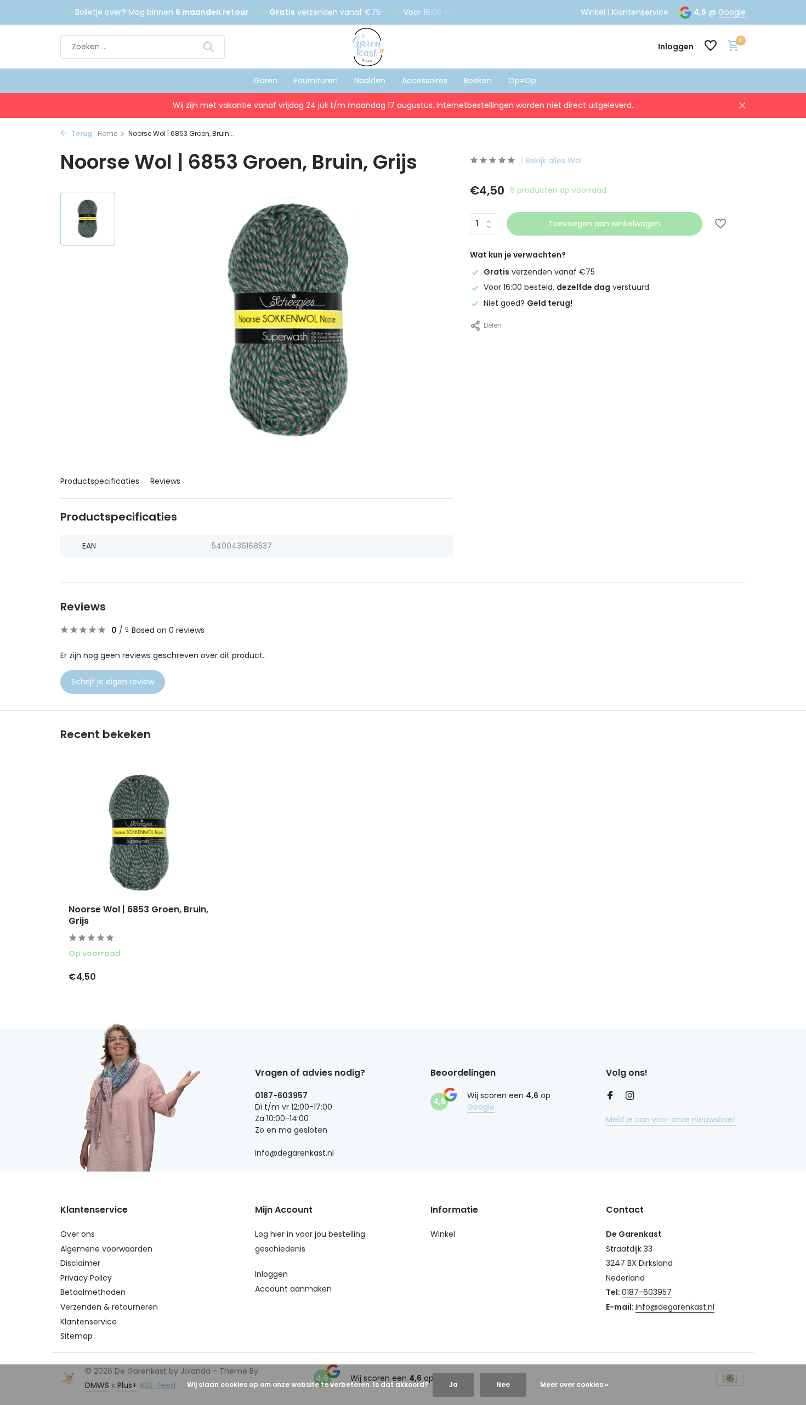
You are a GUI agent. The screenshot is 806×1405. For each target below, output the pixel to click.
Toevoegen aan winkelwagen (604, 223)
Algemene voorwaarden (106, 1248)
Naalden (369, 80)
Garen (265, 80)
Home (107, 133)
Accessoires (424, 80)
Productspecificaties (99, 481)
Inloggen (271, 1274)
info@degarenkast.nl (674, 1306)
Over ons (77, 1234)
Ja (453, 1384)
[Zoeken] (208, 46)
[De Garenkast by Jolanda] (403, 46)
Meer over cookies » (574, 1384)
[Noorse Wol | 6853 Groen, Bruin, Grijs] (140, 832)
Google (732, 12)
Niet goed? (528, 302)
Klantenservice (640, 12)
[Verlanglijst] (711, 46)
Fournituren (316, 80)
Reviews (165, 481)
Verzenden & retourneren (109, 1306)
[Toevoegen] (192, 976)
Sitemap (76, 1335)
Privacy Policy (86, 1277)
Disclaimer (80, 1263)
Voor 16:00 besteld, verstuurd (566, 287)
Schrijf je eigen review (112, 681)
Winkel (593, 12)
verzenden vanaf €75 (539, 271)
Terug (81, 133)
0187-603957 (647, 1292)
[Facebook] (610, 1096)
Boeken (478, 80)
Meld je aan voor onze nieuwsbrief (671, 1119)
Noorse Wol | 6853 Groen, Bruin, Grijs (138, 915)
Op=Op (522, 80)
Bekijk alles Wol (554, 160)
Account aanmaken (293, 1288)
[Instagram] (630, 1096)
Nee (503, 1384)
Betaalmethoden (93, 1292)
